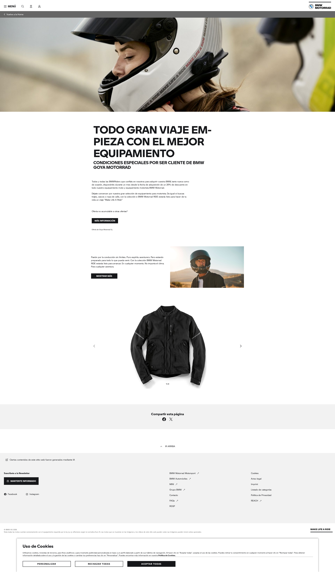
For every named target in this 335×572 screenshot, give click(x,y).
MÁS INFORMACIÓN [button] (105, 220)
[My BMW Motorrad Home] (320, 6)
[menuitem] (13, 14)
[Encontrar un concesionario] (31, 5)
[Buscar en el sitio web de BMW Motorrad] (22, 5)
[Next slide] (240, 346)
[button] (10, 6)
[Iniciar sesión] (39, 5)
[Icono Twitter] (171, 419)
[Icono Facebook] (164, 419)
